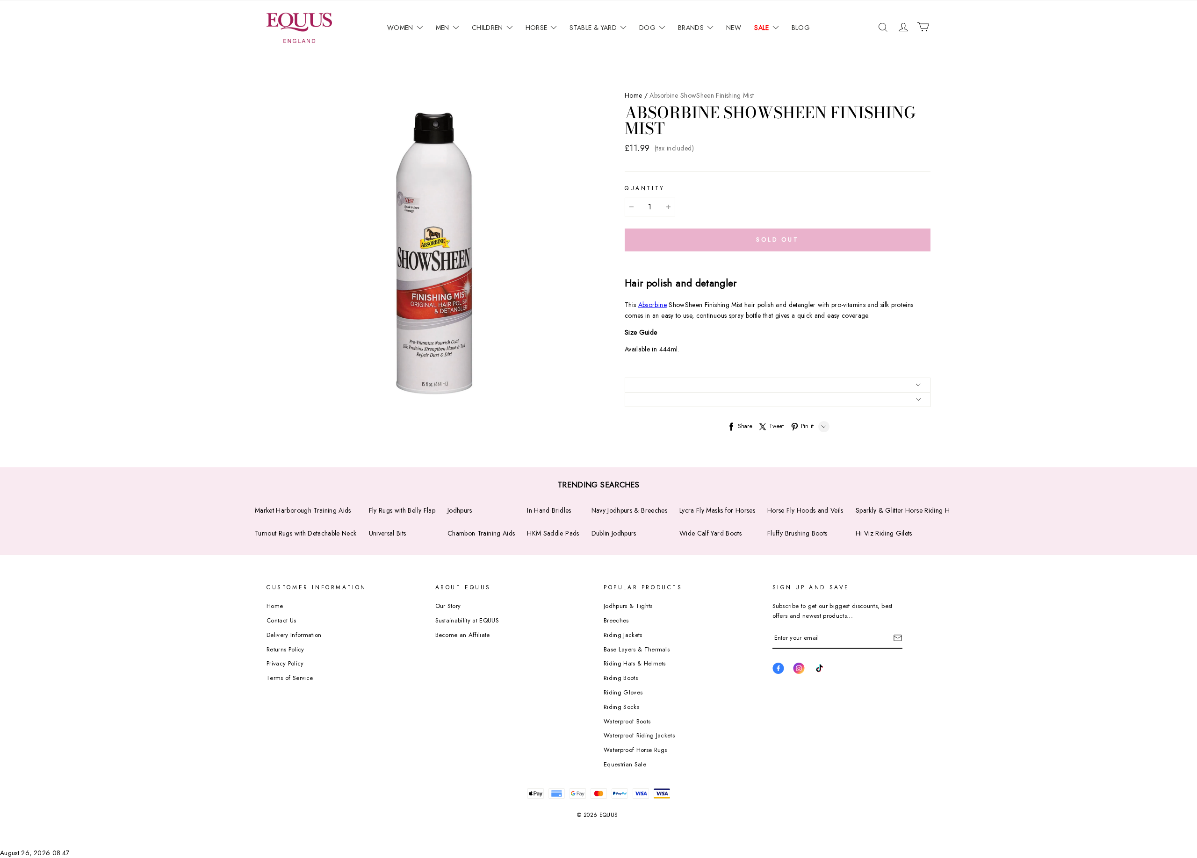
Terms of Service (290, 677)
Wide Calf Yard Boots (710, 533)
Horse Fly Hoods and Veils (805, 510)
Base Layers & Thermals (637, 649)
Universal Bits (387, 533)
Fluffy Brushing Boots (797, 533)
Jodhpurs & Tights (628, 605)
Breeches (616, 620)
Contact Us (281, 620)
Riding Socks (621, 706)
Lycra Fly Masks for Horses (717, 510)
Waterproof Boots (627, 721)
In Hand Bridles (549, 510)
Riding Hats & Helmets (635, 663)
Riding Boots (621, 677)
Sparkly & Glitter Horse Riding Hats (906, 510)
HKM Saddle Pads (553, 533)
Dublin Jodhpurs (613, 533)
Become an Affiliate (462, 634)
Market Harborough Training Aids (303, 510)
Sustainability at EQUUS (467, 620)
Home (633, 95)
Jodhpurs (459, 510)
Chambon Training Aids (481, 533)
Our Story (448, 605)
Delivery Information (294, 634)
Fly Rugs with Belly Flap (402, 510)
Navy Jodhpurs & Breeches (629, 510)
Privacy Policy (285, 663)
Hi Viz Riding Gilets (884, 533)
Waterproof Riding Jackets (639, 735)
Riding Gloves (623, 692)
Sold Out (777, 239)
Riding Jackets (623, 634)
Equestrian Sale (625, 764)
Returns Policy (285, 649)
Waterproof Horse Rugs (635, 749)
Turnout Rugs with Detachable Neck (306, 533)
